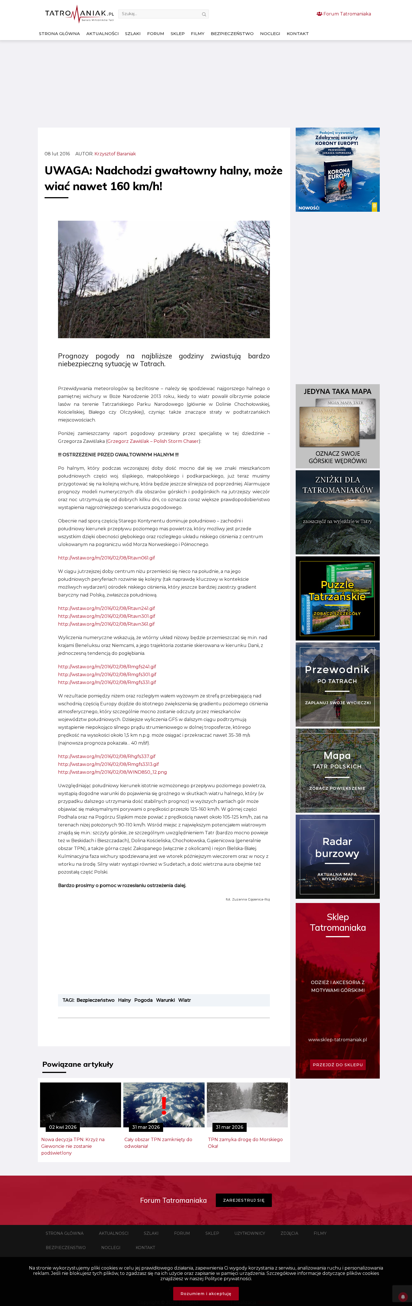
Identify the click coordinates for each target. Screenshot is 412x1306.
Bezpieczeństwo (232, 33)
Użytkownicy (249, 1233)
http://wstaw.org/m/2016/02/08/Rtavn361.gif (106, 624)
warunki (165, 1000)
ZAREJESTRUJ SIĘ (244, 1200)
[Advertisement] (206, 84)
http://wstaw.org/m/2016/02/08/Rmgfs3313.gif (108, 764)
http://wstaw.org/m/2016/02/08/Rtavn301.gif (106, 616)
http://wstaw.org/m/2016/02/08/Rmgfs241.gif (107, 666)
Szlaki (133, 33)
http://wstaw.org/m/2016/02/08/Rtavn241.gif (106, 608)
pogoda (143, 1000)
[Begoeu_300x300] (338, 210)
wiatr (184, 1000)
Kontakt (298, 33)
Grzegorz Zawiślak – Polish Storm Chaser (153, 441)
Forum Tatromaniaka (346, 14)
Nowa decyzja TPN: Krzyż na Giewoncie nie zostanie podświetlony (73, 1146)
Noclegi (270, 33)
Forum (155, 33)
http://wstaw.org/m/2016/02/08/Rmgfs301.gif (107, 674)
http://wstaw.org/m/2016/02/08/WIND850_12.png (112, 772)
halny (124, 1000)
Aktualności (102, 33)
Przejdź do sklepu (338, 1064)
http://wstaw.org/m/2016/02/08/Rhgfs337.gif (107, 756)
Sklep (178, 33)
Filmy (197, 33)
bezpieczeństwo (96, 1000)
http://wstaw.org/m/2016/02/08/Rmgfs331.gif (107, 682)
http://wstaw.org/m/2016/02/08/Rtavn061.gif (106, 558)
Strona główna (59, 33)
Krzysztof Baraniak (115, 153)
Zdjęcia (289, 1233)
